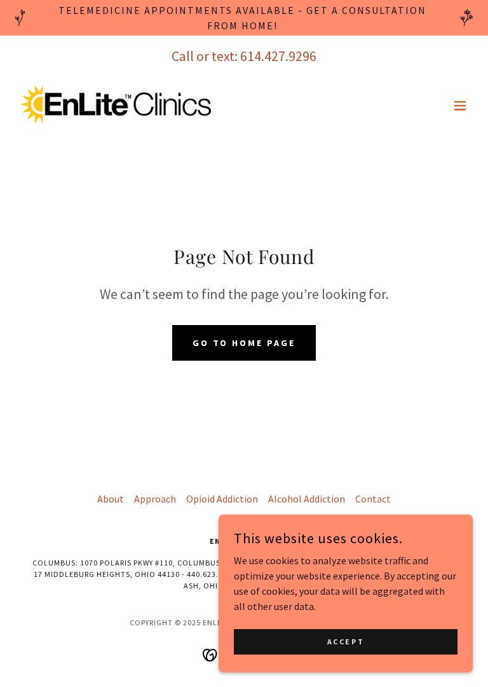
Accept (345, 641)
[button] (460, 105)
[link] (116, 105)
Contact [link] (373, 498)
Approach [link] (155, 498)
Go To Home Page (244, 343)
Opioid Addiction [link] (222, 498)
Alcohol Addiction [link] (306, 498)
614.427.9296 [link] (278, 56)
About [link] (110, 498)
